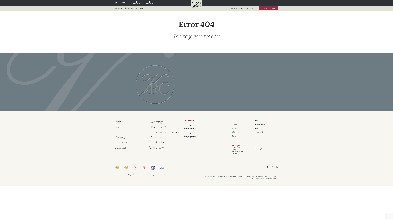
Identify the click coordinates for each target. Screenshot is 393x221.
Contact (236, 145)
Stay (118, 122)
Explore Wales (260, 125)
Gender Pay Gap (164, 175)
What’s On (235, 132)
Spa (117, 132)
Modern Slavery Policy (151, 175)
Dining (120, 137)
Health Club (157, 127)
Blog (256, 128)
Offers (234, 136)
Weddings (156, 122)
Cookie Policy (118, 175)
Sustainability (259, 132)
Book (270, 8)
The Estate (156, 147)
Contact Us (235, 121)
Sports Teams (124, 142)
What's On (156, 142)
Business (120, 147)
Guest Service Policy (138, 175)
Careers (234, 125)
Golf (117, 127)
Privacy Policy (127, 175)
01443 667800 (259, 149)
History (234, 128)
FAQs (257, 121)
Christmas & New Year (164, 132)
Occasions (156, 137)
